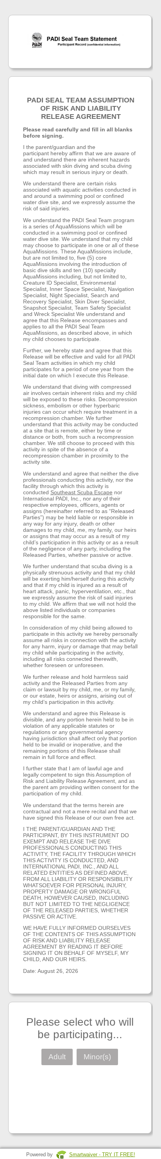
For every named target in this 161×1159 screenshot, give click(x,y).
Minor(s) (97, 1057)
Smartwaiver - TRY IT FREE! (102, 1154)
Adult (57, 1057)
